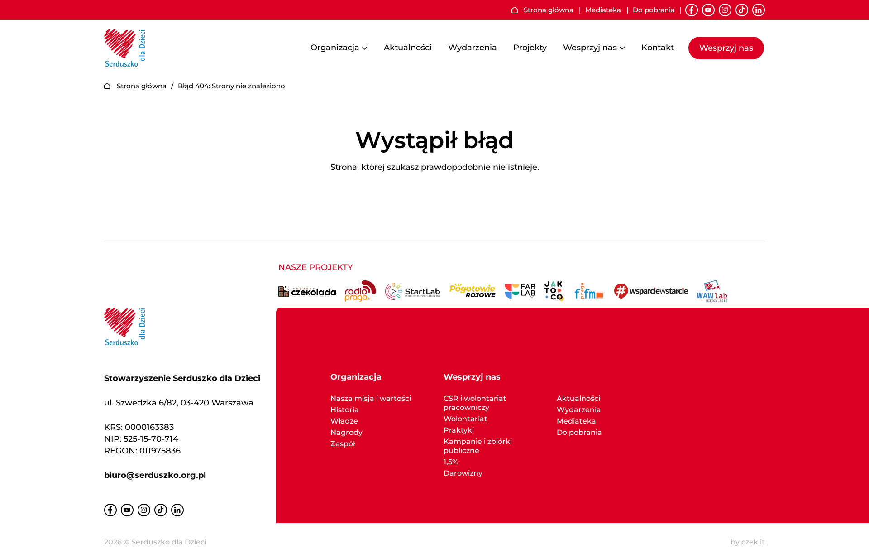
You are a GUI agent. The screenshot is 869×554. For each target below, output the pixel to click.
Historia (344, 409)
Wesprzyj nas (590, 48)
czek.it (753, 542)
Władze (344, 421)
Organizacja (334, 48)
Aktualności (408, 48)
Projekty (530, 48)
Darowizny (463, 473)
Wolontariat (465, 418)
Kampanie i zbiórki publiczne (478, 446)
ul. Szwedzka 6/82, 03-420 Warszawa (178, 403)
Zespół (342, 443)
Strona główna (548, 10)
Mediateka (603, 10)
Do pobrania (654, 10)
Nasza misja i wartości (370, 398)
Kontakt (657, 48)
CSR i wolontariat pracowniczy (475, 403)
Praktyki (459, 430)
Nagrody (346, 432)
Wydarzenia (472, 48)
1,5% (451, 462)
